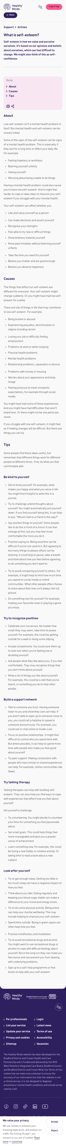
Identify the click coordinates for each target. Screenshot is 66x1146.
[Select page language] (40, 7)
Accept (54, 1122)
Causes (14, 91)
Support (9, 27)
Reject (54, 1130)
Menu (11, 15)
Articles (22, 27)
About (13, 86)
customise (17, 1141)
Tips (12, 96)
